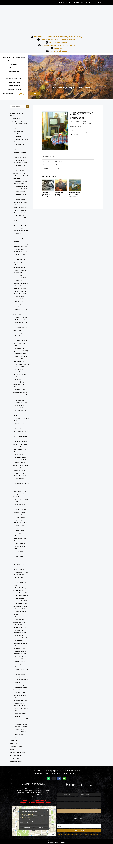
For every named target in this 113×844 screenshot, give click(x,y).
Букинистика (14, 68)
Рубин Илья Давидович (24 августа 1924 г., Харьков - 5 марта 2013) (20, 590)
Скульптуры (14, 64)
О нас (68, 2)
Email (58, 823)
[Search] (27, 106)
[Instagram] (54, 778)
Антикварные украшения (14, 78)
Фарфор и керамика (14, 71)
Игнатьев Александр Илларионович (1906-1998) (20, 343)
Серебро (14, 75)
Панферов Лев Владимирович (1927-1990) (19, 538)
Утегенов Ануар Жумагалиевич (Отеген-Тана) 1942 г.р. (20, 687)
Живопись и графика (14, 61)
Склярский (18, 617)
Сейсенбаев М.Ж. (20, 609)
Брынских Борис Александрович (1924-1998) (19, 218)
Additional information (48, 156)
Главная (61, 2)
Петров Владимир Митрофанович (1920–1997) (19, 546)
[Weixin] (64, 778)
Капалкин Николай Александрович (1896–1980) (19, 413)
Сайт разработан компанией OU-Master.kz (56, 842)
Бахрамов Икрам (20, 191)
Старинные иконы (14, 82)
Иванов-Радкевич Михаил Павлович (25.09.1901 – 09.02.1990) (20, 335)
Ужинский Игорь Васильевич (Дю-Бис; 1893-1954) (19, 674)
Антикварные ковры (14, 85)
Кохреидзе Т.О (19, 454)
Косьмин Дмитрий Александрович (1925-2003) (19, 449)
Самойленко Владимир (21, 595)
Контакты (97, 2)
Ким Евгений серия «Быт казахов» (14, 57)
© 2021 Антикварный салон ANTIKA (56, 840)
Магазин (89, 2)
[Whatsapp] (48, 778)
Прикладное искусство (14, 89)
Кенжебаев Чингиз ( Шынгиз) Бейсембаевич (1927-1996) (20, 436)
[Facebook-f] (59, 778)
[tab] (48, 156)
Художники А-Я (77, 2)
